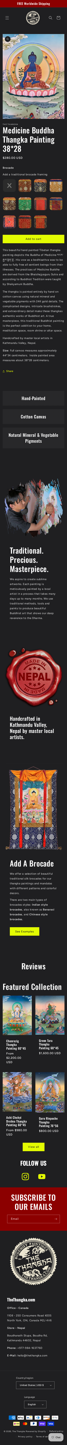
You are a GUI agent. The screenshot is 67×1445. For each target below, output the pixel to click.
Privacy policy (25, 1436)
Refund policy (56, 1431)
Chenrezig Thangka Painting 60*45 (16, 1044)
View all (33, 1146)
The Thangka (18, 1431)
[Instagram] (25, 1176)
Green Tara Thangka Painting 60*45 (49, 1044)
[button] (7, 18)
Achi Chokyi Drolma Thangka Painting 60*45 (16, 1121)
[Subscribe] (56, 1219)
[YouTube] (42, 1176)
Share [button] (9, 371)
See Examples (24, 931)
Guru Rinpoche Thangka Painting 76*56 (48, 1122)
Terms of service (44, 1436)
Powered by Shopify (36, 1431)
